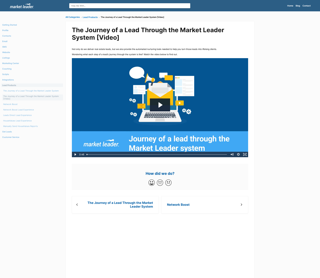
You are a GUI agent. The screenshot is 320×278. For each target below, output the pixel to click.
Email (4, 41)
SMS (4, 47)
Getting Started (9, 25)
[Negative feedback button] (168, 182)
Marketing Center (10, 63)
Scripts (5, 74)
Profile (5, 30)
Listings (6, 58)
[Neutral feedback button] (160, 182)
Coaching (7, 69)
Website (6, 52)
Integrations (8, 79)
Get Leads (7, 131)
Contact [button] (306, 5)
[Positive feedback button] (152, 182)
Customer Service (10, 137)
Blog (298, 5)
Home (290, 5)
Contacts (6, 36)
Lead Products (9, 85)
